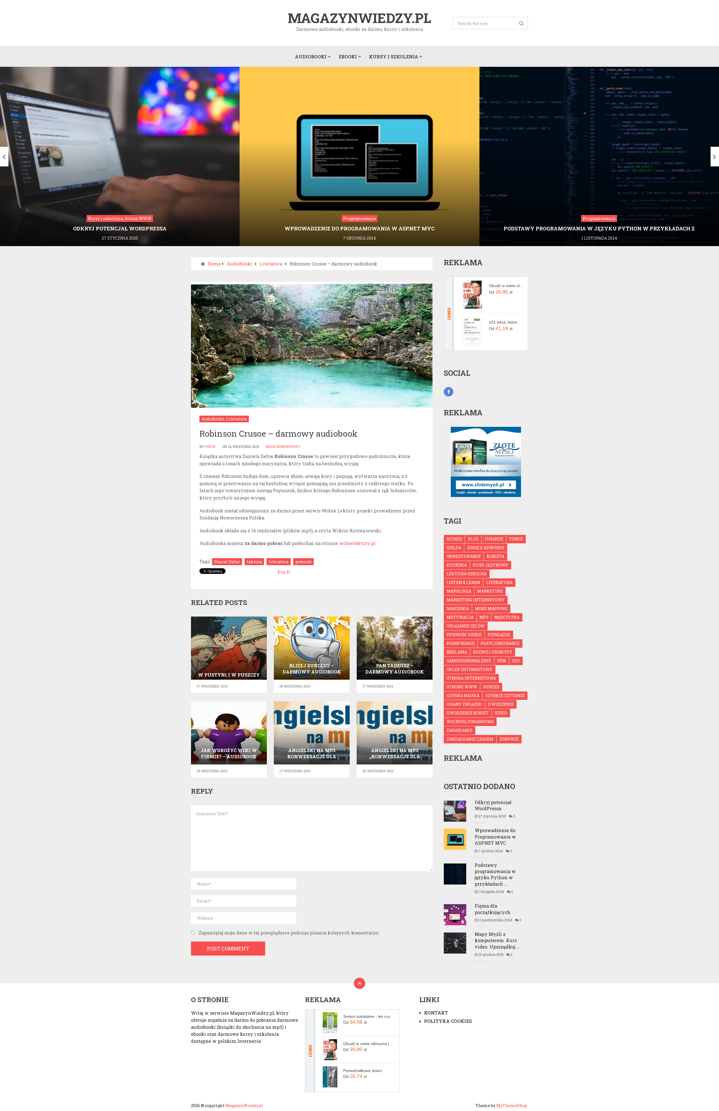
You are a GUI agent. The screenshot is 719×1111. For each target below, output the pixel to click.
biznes (454, 539)
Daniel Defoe (227, 561)
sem (501, 660)
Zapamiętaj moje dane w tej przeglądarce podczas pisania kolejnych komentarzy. (289, 933)
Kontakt (436, 1013)
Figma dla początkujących (492, 909)
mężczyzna (507, 617)
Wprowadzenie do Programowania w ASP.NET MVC (495, 836)
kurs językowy (490, 565)
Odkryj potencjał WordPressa (493, 805)
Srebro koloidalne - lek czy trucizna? (369, 1016)
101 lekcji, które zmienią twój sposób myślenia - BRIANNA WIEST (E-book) (506, 322)
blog (473, 539)
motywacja (460, 617)
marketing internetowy (476, 600)
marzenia (458, 608)
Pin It (283, 572)
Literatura (271, 264)
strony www (462, 686)
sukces (491, 686)
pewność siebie (464, 634)
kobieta (495, 556)
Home (214, 264)
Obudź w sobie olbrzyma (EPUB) (506, 286)
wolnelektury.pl (357, 543)
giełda (454, 547)
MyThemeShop (511, 1105)
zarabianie (459, 730)
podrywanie (461, 643)
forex (516, 539)
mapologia (459, 591)
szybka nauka (463, 695)
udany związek (464, 704)
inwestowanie (464, 556)
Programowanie (359, 218)
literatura (278, 561)
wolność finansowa (470, 721)
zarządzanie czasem (470, 739)
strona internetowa (471, 678)
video (501, 713)
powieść (303, 561)
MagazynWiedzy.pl (359, 18)
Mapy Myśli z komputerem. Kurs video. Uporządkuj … (497, 940)
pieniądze (499, 634)
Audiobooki (311, 56)
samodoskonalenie (469, 660)
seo (516, 660)
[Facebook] (448, 392)
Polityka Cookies (448, 1021)
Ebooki (348, 56)
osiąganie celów (466, 626)
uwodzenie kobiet (468, 713)
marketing (490, 591)
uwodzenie (501, 704)
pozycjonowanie (500, 643)
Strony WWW (138, 218)
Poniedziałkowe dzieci (362, 1071)
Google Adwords (485, 547)
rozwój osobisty (492, 652)
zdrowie (509, 739)
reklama (457, 652)
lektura (254, 561)
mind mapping (491, 608)
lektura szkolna (467, 573)
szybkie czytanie (505, 695)
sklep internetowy (470, 669)
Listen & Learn (463, 582)
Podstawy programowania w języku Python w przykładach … (495, 874)
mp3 (483, 617)
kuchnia (457, 565)
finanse (493, 539)
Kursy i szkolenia (393, 56)
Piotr (210, 446)
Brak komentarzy (283, 446)
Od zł (500, 292)
